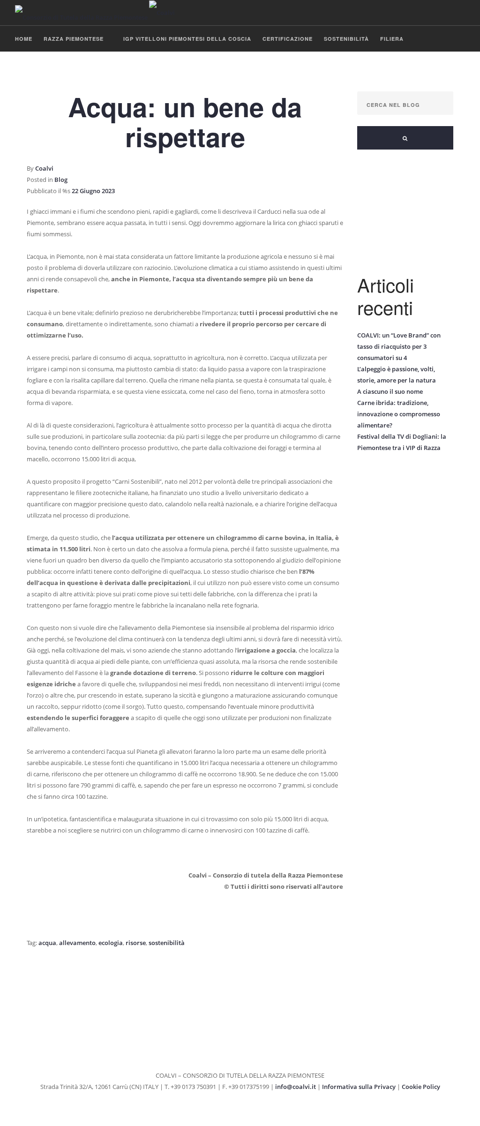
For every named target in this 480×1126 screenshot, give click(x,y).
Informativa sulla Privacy (359, 1086)
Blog (169, 64)
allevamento (77, 942)
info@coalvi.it (295, 1086)
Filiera (392, 38)
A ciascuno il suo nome (390, 391)
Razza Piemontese (74, 38)
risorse (136, 942)
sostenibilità (167, 942)
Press (131, 64)
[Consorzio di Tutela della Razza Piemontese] (95, 13)
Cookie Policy (421, 1086)
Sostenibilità (346, 38)
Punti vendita (37, 64)
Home (23, 38)
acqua (47, 942)
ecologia (110, 942)
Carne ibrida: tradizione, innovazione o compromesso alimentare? (398, 413)
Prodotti (86, 64)
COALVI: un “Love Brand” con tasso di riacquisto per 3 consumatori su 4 (399, 346)
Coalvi (44, 168)
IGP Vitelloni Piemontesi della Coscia (187, 38)
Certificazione (287, 38)
